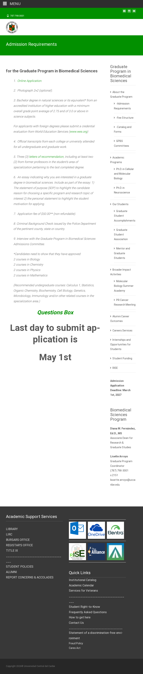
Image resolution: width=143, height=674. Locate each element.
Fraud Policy (76, 643)
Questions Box (55, 312)
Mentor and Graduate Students (122, 253)
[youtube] (134, 12)
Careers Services (122, 330)
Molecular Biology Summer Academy (124, 286)
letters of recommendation (46, 156)
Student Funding (122, 358)
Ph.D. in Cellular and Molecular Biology (124, 174)
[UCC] (9, 26)
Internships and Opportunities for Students (120, 344)
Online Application (29, 81)
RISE (115, 367)
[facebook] (124, 12)
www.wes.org (78, 131)
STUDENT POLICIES (19, 566)
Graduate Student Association (121, 234)
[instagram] (129, 12)
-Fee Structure (125, 117)
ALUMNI (11, 572)
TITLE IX (12, 550)
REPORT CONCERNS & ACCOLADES (29, 577)
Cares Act (74, 647)
